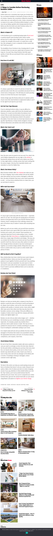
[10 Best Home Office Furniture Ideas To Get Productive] (9, 423)
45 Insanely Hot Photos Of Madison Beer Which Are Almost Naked (44, 24)
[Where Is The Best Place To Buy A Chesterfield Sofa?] (26, 443)
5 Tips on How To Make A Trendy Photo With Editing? (47, 113)
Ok (26, 532)
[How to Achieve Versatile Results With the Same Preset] (39, 89)
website (28, 157)
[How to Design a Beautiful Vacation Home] (9, 443)
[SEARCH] (51, 1)
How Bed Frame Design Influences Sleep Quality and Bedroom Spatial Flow (26, 495)
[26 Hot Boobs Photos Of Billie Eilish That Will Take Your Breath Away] (44, 12)
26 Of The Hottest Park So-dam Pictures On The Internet (44, 32)
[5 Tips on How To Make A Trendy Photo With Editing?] (39, 114)
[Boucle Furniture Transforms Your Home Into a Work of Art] (26, 405)
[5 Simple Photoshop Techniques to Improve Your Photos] (39, 108)
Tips (5, 450)
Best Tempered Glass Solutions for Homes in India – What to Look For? (26, 485)
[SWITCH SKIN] (50, 1)
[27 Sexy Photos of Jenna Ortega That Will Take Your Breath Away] (44, 62)
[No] (25, 534)
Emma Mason (15, 236)
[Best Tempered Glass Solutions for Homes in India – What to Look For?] (9, 487)
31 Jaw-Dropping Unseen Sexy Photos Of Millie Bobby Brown (44, 28)
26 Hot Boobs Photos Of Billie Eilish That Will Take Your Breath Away (47, 71)
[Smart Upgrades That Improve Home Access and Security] (9, 467)
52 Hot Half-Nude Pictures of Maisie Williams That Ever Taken (44, 43)
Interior (13, 384)
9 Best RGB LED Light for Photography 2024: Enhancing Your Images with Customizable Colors (47, 96)
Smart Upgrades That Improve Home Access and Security (26, 464)
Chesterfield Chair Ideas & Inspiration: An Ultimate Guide (9, 414)
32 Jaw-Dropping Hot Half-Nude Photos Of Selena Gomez (44, 39)
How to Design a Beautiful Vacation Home (8, 452)
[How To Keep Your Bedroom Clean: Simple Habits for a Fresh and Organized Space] (9, 507)
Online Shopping (21, 384)
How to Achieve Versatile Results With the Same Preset (47, 89)
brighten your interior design (23, 378)
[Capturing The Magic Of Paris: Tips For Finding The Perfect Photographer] (39, 102)
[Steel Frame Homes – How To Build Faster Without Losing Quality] (9, 517)
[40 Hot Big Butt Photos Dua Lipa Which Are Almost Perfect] (39, 77)
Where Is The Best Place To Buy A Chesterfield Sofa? (26, 452)
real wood (30, 35)
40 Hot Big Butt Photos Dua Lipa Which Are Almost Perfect (44, 20)
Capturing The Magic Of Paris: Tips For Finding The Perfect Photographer (47, 102)
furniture (3, 384)
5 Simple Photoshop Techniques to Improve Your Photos (47, 108)
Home (20, 412)
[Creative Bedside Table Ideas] (26, 425)
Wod (28, 384)
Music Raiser (26, 1)
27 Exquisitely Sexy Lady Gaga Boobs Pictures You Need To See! (45, 36)
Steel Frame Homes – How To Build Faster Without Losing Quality (26, 515)
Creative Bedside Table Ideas (26, 435)
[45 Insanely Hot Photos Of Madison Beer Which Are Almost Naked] (39, 83)
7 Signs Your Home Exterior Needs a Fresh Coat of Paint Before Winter (26, 475)
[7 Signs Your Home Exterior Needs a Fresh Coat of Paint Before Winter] (9, 477)
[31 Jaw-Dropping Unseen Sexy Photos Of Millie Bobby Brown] (39, 119)
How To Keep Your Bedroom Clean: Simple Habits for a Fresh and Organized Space (26, 505)
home (9, 384)
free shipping (19, 172)
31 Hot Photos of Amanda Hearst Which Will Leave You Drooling (44, 50)
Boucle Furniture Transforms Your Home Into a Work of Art (26, 414)
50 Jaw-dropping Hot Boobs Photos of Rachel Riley (44, 47)
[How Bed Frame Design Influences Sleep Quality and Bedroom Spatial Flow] (9, 497)
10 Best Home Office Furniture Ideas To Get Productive (8, 432)
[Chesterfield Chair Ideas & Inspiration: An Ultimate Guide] (9, 405)
